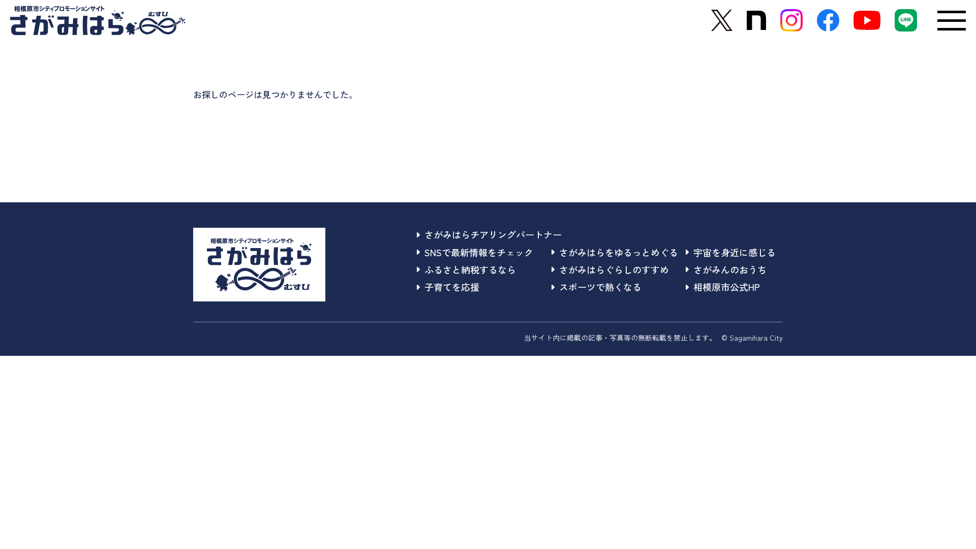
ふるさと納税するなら (470, 269)
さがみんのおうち (730, 269)
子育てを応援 (451, 286)
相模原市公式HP (726, 286)
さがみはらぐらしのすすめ (614, 269)
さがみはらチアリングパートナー (493, 234)
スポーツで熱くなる (600, 286)
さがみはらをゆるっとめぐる (618, 252)
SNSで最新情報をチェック (478, 252)
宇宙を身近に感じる (734, 252)
